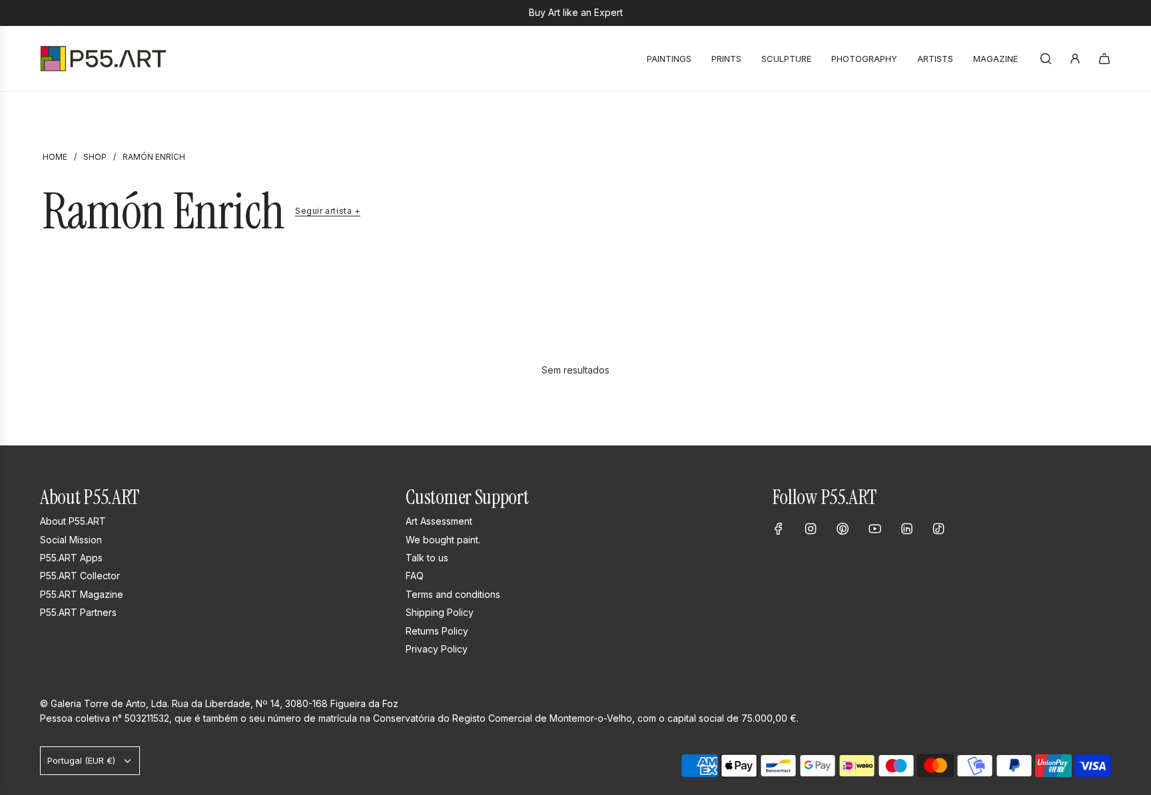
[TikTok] (938, 528)
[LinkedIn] (906, 528)
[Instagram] (810, 528)
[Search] (1045, 58)
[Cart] (1104, 58)
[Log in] (1075, 58)
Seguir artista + (327, 211)
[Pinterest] (842, 528)
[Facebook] (778, 528)
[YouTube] (874, 528)
